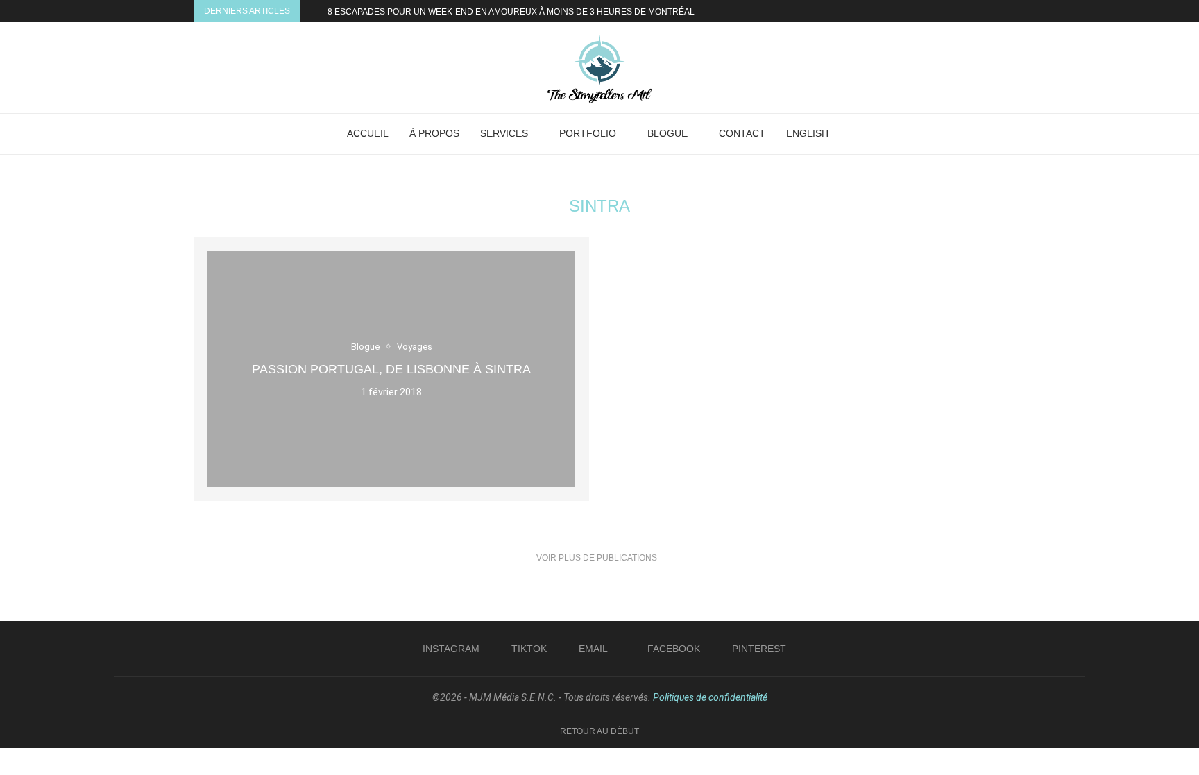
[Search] (856, 134)
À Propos (434, 133)
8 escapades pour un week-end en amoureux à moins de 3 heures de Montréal (511, 12)
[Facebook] (974, 11)
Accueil (368, 133)
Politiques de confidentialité (710, 697)
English (807, 133)
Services (504, 133)
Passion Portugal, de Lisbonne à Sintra (391, 369)
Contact (742, 133)
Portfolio (587, 133)
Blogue (667, 133)
